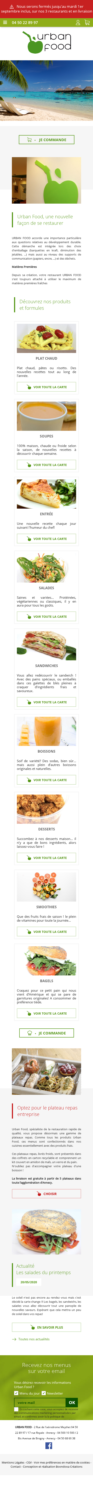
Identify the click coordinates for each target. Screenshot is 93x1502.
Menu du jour (29, 1393)
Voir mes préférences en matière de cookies (62, 1462)
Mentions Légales (13, 1462)
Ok (72, 1402)
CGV (29, 1462)
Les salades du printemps (43, 1272)
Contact (16, 1466)
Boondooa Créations (69, 1466)
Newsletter (55, 1393)
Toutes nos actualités (34, 1339)
